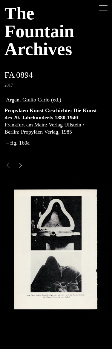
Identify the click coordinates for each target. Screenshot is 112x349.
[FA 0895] (8, 166)
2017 (8, 85)
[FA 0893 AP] (20, 166)
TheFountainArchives (39, 31)
